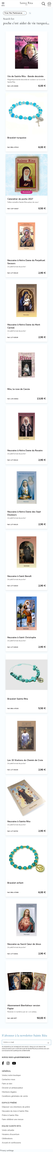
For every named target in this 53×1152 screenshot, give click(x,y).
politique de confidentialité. (22, 1051)
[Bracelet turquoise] (26, 113)
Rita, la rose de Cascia (18, 389)
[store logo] (26, 3)
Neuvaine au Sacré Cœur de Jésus (24, 944)
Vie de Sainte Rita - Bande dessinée (25, 76)
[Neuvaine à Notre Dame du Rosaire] (26, 426)
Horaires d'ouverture (10, 1134)
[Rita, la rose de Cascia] (26, 365)
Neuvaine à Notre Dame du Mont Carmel (23, 326)
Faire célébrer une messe (12, 1119)
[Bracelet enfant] (26, 859)
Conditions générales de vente (15, 1096)
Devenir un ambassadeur (12, 1087)
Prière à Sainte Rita (10, 1115)
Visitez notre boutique (11, 1075)
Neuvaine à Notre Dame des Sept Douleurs (24, 513)
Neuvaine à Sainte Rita (18, 821)
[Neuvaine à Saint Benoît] (26, 552)
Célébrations (7, 1138)
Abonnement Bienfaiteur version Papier (23, 1007)
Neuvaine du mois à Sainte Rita (15, 1111)
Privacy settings (7, 1150)
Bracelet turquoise (16, 137)
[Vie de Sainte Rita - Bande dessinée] (26, 52)
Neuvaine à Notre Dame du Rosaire (25, 450)
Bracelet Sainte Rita (17, 698)
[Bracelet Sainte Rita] (26, 675)
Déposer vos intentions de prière (16, 1107)
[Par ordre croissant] (30, 13)
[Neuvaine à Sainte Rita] (26, 797)
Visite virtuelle (8, 1130)
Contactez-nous (8, 1079)
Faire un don (7, 1083)
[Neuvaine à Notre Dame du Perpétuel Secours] (26, 236)
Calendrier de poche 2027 (20, 199)
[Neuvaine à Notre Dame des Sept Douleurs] (26, 487)
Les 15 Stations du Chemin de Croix (25, 760)
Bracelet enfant (15, 882)
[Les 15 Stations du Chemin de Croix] (26, 736)
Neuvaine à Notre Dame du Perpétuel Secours (26, 262)
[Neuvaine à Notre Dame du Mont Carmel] (26, 300)
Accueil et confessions (11, 1142)
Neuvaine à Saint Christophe (21, 637)
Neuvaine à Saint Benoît (19, 576)
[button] (15, 13)
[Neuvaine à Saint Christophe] (26, 613)
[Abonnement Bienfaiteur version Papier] (26, 981)
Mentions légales (9, 1092)
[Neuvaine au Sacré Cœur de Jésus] (26, 920)
